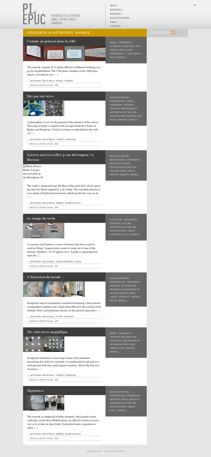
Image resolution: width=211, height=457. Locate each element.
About (114, 5)
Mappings (116, 14)
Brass (113, 120)
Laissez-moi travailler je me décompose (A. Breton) (60, 157)
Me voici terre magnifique (47, 331)
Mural (113, 42)
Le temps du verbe (41, 218)
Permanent (125, 42)
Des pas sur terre (40, 96)
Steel (113, 410)
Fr (194, 5)
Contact (115, 26)
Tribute (114, 174)
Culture (125, 163)
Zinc (139, 116)
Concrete (115, 234)
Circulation (125, 50)
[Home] (51, 23)
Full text (135, 46)
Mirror (135, 297)
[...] (56, 74)
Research (116, 9)
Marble (121, 57)
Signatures (35, 390)
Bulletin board (119, 18)
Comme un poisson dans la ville (51, 41)
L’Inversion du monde (44, 276)
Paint (121, 348)
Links (113, 22)
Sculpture (116, 220)
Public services (130, 399)
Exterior (115, 46)
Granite (122, 120)
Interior (129, 105)
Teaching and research (123, 108)
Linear (113, 50)
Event (125, 46)
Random (131, 116)
